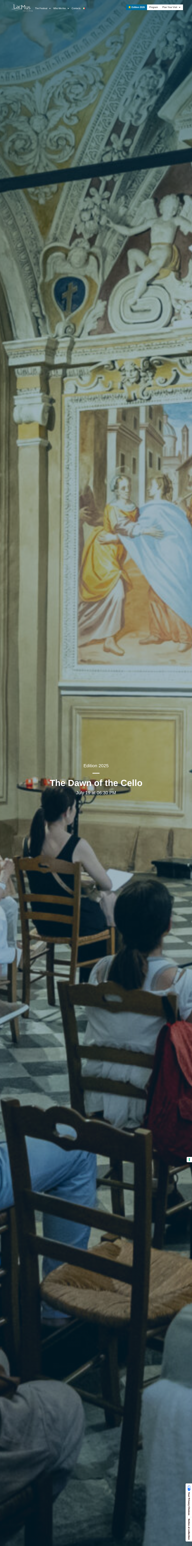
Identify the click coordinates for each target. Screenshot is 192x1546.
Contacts (76, 8)
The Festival (41, 8)
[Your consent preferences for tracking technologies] (189, 1159)
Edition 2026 (138, 7)
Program (153, 7)
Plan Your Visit (169, 7)
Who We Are (59, 8)
